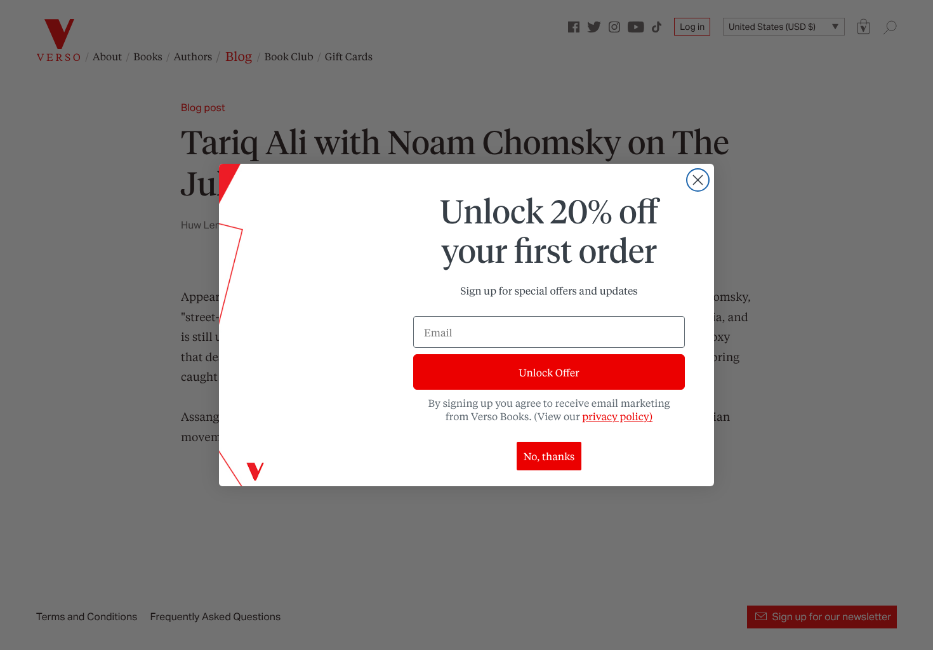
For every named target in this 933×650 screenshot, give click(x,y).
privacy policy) (617, 416)
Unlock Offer (549, 372)
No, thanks (549, 456)
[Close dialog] (698, 180)
